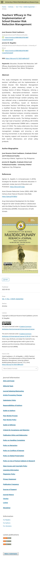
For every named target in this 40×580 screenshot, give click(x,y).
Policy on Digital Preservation (13, 456)
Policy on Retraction (10, 445)
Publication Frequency (11, 484)
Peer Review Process (10, 416)
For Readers (6, 520)
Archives (10, 7)
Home (4, 7)
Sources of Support (10, 489)
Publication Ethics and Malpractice (15, 435)
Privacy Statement (9, 479)
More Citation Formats (10, 368)
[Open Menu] (2, 2)
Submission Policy (9, 400)
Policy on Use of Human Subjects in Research (19, 461)
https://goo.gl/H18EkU (9, 196)
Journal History (8, 495)
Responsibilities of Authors (12, 405)
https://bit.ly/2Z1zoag (17, 187)
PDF (6, 280)
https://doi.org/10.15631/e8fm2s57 (17, 58)
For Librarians (7, 526)
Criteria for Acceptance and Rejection (16, 430)
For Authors (6, 523)
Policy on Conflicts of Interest (13, 451)
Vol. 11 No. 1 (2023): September (25, 7)
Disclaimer (6, 508)
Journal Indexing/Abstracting (13, 391)
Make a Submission (11, 554)
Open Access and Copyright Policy (15, 466)
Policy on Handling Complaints (14, 440)
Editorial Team (8, 386)
